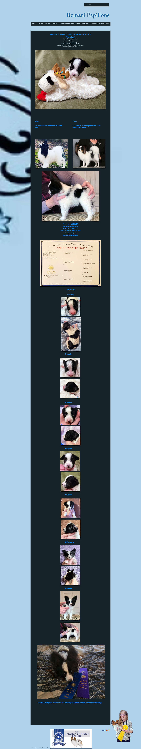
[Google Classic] (106, 730)
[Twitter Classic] (104, 730)
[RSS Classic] (108, 730)
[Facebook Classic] (103, 730)
